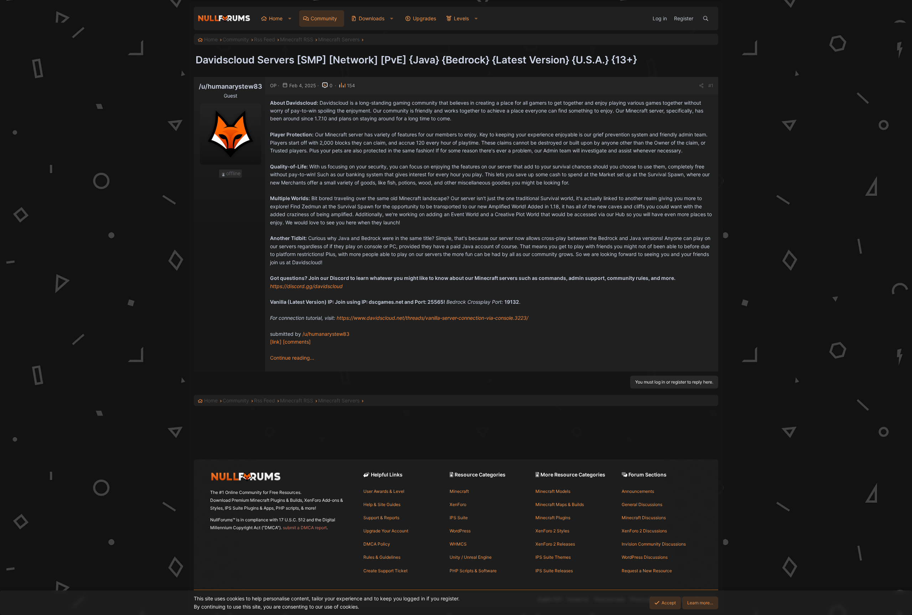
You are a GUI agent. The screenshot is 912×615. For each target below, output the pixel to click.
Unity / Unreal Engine (471, 557)
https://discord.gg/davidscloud (306, 286)
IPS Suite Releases (554, 570)
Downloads (371, 18)
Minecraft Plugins (552, 517)
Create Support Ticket (385, 570)
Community (324, 18)
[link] (275, 342)
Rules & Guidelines (381, 557)
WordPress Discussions (645, 557)
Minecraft (459, 491)
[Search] (705, 18)
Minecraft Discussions (644, 517)
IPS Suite (459, 517)
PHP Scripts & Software (473, 570)
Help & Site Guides (381, 504)
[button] (289, 18)
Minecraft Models (552, 491)
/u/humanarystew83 (325, 334)
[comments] (297, 342)
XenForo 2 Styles (552, 530)
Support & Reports (381, 517)
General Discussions (642, 504)
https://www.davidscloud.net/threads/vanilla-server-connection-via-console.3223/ (432, 318)
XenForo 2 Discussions (644, 530)
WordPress (460, 530)
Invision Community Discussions (654, 544)
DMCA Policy (376, 544)
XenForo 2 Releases (555, 544)
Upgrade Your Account (385, 530)
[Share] (701, 85)
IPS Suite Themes (553, 557)
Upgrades (424, 18)
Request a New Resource (647, 570)
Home (276, 18)
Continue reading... (292, 358)
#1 (710, 85)
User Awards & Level (383, 491)
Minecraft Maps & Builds (559, 504)
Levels (461, 18)
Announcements (638, 491)
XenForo (458, 504)
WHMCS (458, 544)
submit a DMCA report (305, 527)
